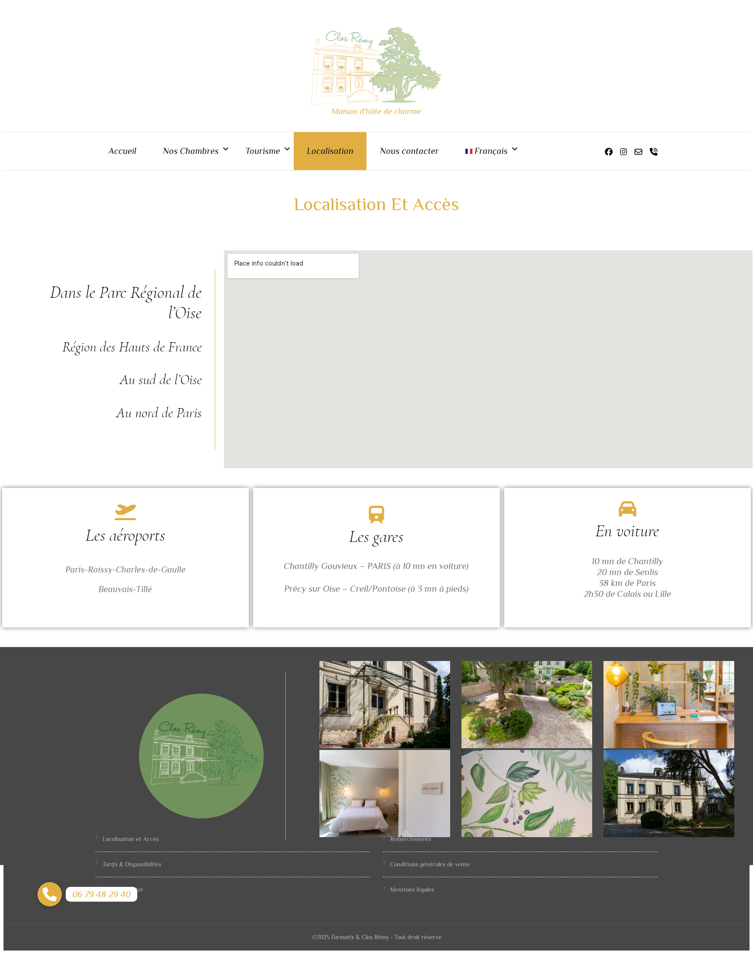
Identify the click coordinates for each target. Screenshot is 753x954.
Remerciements (410, 838)
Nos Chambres (191, 151)
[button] (49, 894)
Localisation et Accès (130, 838)
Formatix (342, 937)
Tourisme (262, 151)
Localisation (330, 151)
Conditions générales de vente (430, 864)
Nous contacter (409, 151)
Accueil (122, 151)
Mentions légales (412, 889)
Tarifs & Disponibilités (131, 864)
